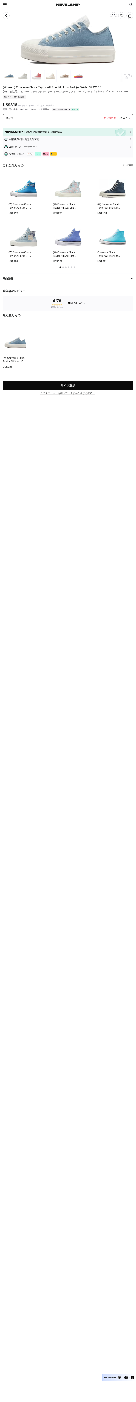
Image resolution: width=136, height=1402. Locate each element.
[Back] (6, 15)
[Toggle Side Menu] (5, 4)
